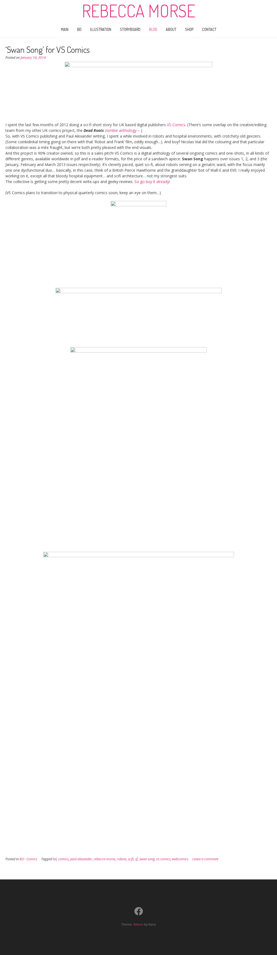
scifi (131, 859)
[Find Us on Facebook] (138, 911)
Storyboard (130, 29)
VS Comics (176, 124)
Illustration (100, 29)
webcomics (180, 859)
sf (136, 859)
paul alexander (81, 859)
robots (121, 859)
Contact (209, 29)
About (171, 29)
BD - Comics (28, 859)
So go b (141, 181)
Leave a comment (205, 859)
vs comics (163, 859)
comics (63, 859)
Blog (153, 29)
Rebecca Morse (138, 10)
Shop (189, 29)
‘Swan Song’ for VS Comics (47, 49)
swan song (147, 859)
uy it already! (159, 181)
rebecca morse (104, 859)
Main (64, 29)
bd (55, 859)
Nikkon (138, 924)
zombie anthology (121, 130)
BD (79, 29)
